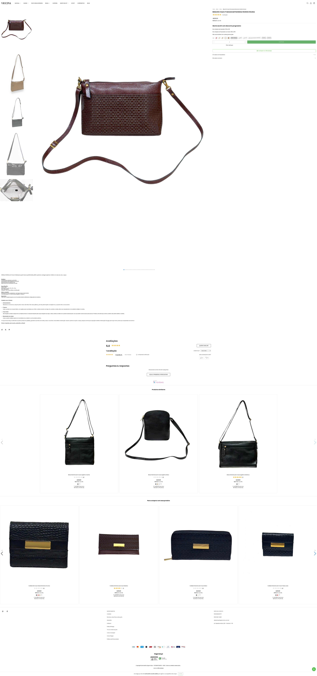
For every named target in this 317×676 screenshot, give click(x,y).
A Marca (109, 623)
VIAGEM (25, 3)
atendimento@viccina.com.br (221, 620)
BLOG (88, 3)
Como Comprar (111, 632)
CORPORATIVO (80, 3)
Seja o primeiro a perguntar (158, 374)
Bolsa (217, 9)
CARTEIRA (55, 3)
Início (214, 9)
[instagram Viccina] (2, 611)
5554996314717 (218, 614)
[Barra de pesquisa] (307, 3)
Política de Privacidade (113, 639)
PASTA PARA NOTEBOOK (37, 3)
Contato (109, 614)
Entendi (180, 673)
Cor (213, 38)
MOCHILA (17, 3)
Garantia (109, 620)
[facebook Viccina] (7, 611)
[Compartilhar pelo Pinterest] (9, 329)
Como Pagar (110, 636)
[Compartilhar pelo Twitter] (6, 329)
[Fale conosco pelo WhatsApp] (314, 669)
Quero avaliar (203, 345)
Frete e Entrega (110, 626)
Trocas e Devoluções (112, 629)
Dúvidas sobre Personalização (114, 617)
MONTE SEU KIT (63, 3)
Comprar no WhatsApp (265, 50)
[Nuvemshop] (158, 668)
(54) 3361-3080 (218, 617)
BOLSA (47, 3)
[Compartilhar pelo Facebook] (2, 329)
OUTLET (73, 3)
